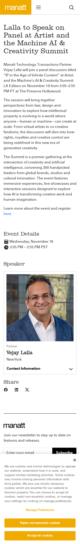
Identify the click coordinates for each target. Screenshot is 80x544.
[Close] (75, 460)
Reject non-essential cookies (40, 523)
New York (14, 359)
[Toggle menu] (38, 7)
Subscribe (64, 453)
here (7, 214)
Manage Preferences (40, 510)
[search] (71, 7)
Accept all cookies (40, 535)
